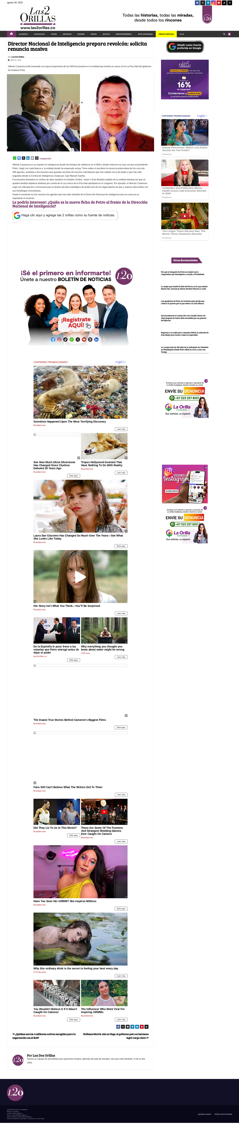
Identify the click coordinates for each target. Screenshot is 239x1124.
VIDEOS (94, 34)
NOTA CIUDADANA (145, 34)
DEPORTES (67, 34)
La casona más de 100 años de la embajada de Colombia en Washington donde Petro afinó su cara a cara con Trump (184, 349)
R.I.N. (182, 34)
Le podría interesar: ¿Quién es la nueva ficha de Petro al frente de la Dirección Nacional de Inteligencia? (80, 203)
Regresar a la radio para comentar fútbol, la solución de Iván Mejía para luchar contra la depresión (185, 333)
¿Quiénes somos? (204, 1114)
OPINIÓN (81, 34)
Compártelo (45, 158)
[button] (224, 33)
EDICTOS (106, 34)
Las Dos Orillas (17, 57)
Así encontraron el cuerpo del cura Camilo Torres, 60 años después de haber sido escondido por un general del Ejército (183, 318)
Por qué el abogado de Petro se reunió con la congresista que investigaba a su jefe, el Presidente (182, 273)
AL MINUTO (23, 34)
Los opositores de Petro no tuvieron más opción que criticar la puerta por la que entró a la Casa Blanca (182, 302)
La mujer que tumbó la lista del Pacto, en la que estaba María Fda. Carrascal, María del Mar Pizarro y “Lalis (184, 287)
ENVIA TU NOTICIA (166, 34)
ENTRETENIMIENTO (124, 34)
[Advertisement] (80, 243)
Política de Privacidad (223, 1114)
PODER (54, 34)
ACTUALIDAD (39, 34)
